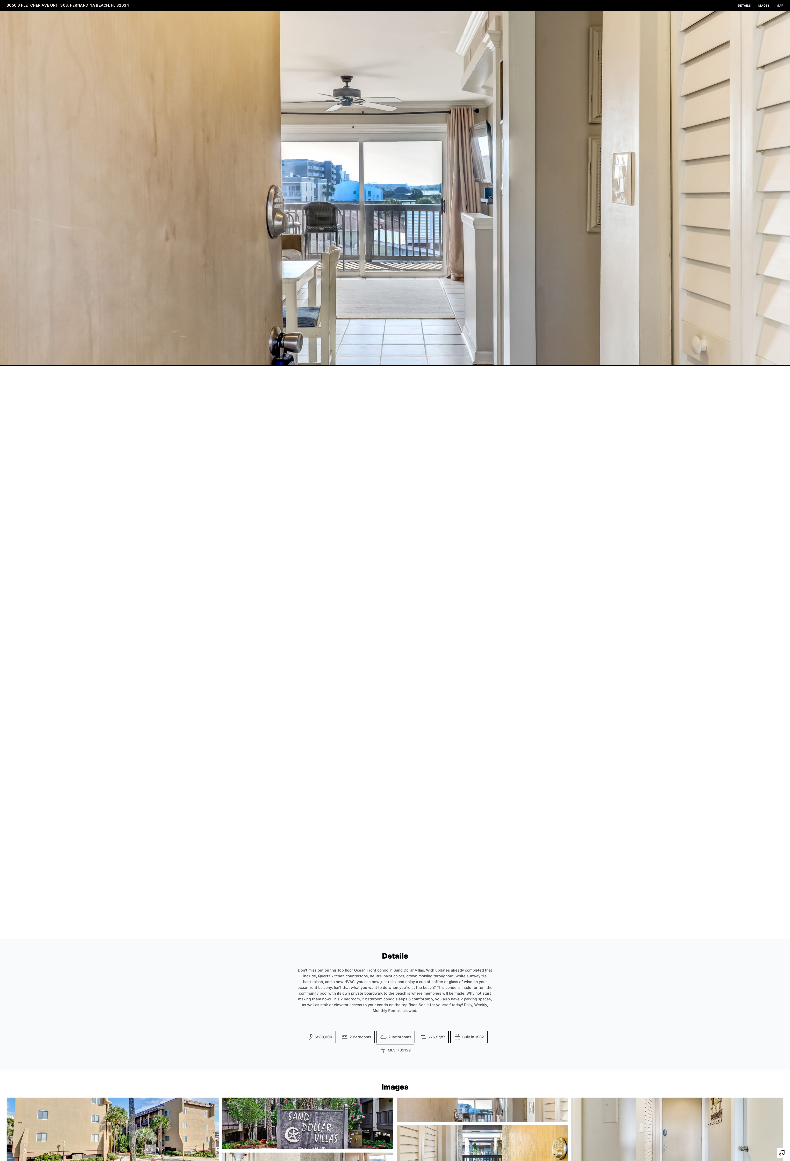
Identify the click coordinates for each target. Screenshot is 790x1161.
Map (779, 5)
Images (763, 5)
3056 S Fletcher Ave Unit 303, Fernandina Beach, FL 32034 (68, 5)
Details (744, 5)
